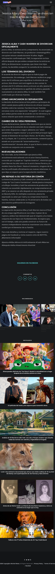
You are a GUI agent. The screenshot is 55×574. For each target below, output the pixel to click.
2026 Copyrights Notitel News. (10, 563)
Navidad (28, 566)
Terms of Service (49, 563)
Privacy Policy (38, 563)
